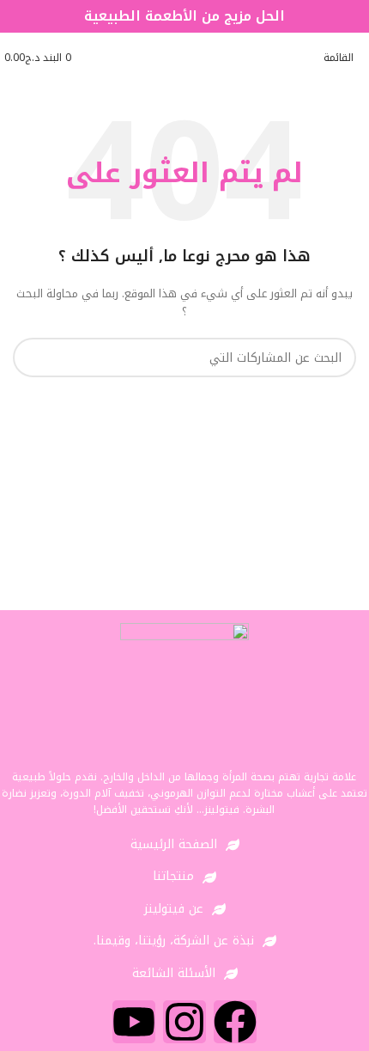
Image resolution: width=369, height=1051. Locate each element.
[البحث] (32, 357)
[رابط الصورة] (184, 686)
